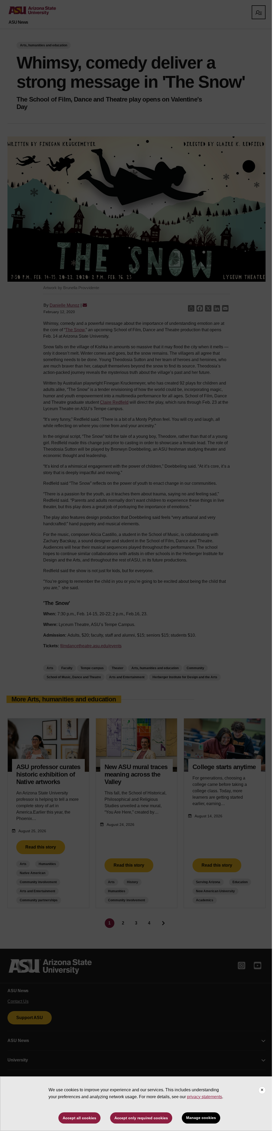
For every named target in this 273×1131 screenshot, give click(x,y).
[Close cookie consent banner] (262, 1090)
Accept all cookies (79, 1118)
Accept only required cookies (141, 1118)
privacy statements (204, 1096)
